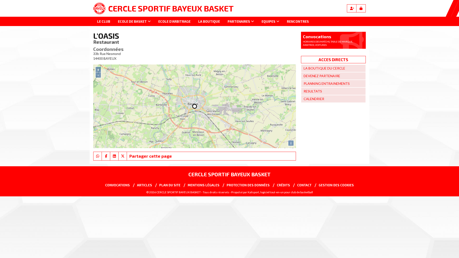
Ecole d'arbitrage (174, 21)
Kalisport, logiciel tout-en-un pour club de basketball (280, 192)
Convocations (117, 185)
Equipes (268, 21)
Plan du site (169, 185)
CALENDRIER (314, 99)
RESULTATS (313, 91)
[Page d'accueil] (99, 8)
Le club (103, 21)
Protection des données (248, 185)
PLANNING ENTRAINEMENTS (327, 83)
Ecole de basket (132, 21)
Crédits (283, 185)
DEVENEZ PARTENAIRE (322, 76)
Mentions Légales (203, 185)
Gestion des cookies (336, 185)
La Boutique (209, 21)
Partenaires (239, 21)
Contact (304, 185)
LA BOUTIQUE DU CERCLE (324, 68)
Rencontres (298, 21)
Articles (144, 185)
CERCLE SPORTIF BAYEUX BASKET (171, 8)
